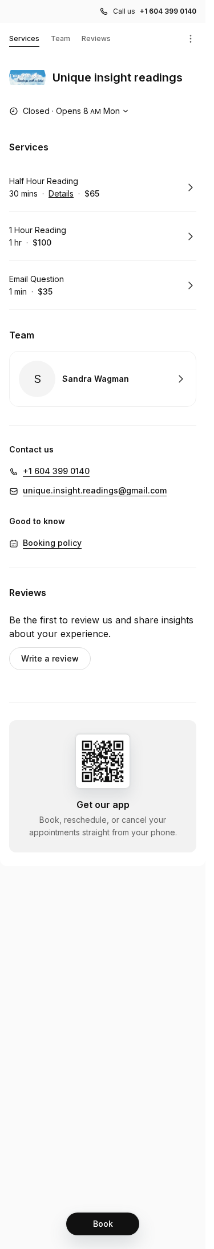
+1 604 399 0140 (168, 11)
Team (60, 38)
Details (61, 193)
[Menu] (190, 38)
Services (24, 38)
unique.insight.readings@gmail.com (95, 490)
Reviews (96, 38)
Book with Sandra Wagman (103, 379)
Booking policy (52, 543)
